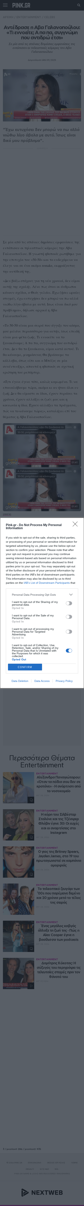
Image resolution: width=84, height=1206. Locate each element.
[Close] (76, 525)
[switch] (69, 603)
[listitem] (42, 595)
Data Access (42, 680)
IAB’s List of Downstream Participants (47, 582)
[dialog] (42, 603)
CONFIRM (25, 667)
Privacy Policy (64, 680)
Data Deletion (20, 680)
